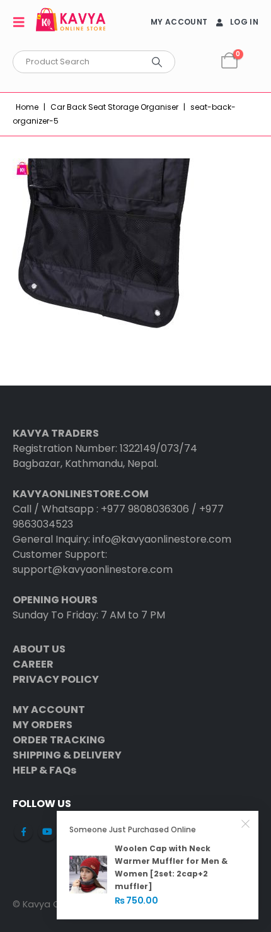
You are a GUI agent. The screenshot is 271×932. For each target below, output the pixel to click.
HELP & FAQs (44, 770)
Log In (244, 21)
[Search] (157, 62)
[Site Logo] (70, 22)
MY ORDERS (42, 724)
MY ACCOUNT (179, 21)
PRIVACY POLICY (56, 679)
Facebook (23, 831)
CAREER (33, 664)
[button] (23, 22)
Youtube (47, 831)
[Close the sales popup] (246, 823)
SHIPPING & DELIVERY (67, 755)
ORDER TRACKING (59, 740)
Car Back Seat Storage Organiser (114, 107)
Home (27, 107)
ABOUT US (39, 649)
